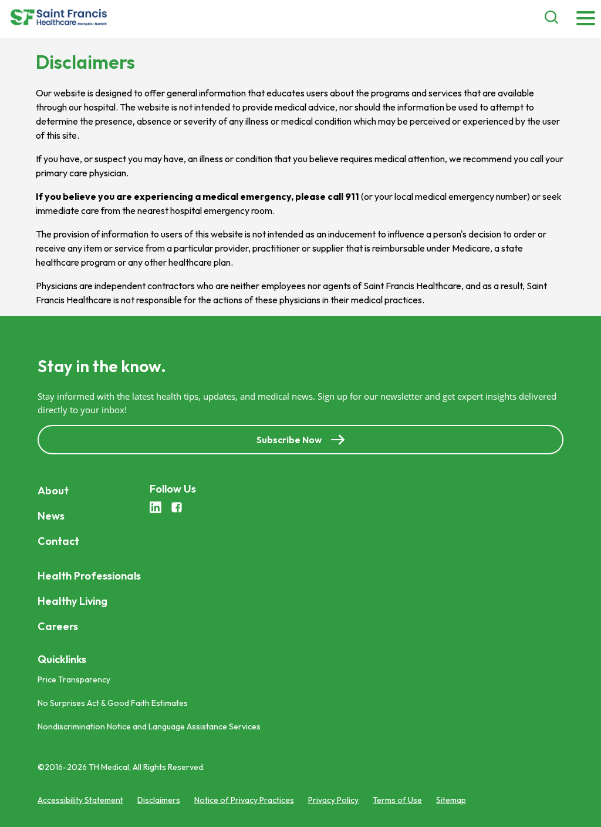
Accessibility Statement (80, 800)
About (53, 490)
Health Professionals (89, 575)
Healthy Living (72, 601)
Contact (58, 541)
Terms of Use (397, 800)
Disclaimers (158, 800)
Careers (58, 626)
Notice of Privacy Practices (244, 800)
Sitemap (451, 800)
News (51, 516)
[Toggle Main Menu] (585, 19)
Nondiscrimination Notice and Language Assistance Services (149, 726)
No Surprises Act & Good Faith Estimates (113, 703)
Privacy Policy (333, 800)
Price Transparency (74, 679)
